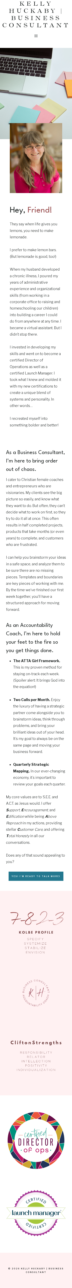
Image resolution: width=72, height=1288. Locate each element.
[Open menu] (36, 36)
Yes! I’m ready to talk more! (36, 876)
